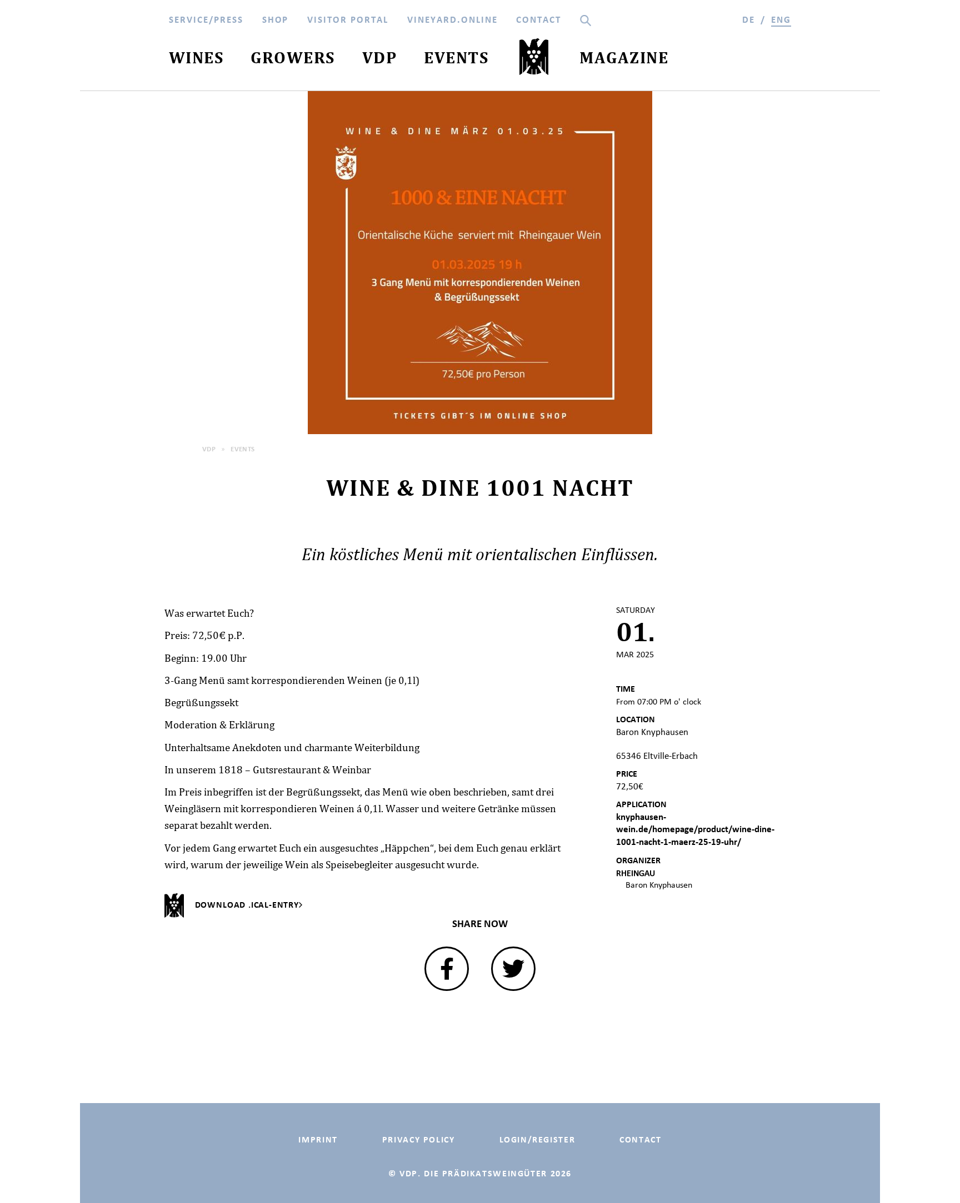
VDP (209, 449)
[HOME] (534, 59)
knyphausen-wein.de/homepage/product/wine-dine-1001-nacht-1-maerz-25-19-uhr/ (695, 829)
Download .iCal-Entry (247, 904)
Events (243, 449)
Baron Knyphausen (659, 884)
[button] (446, 969)
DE (748, 20)
